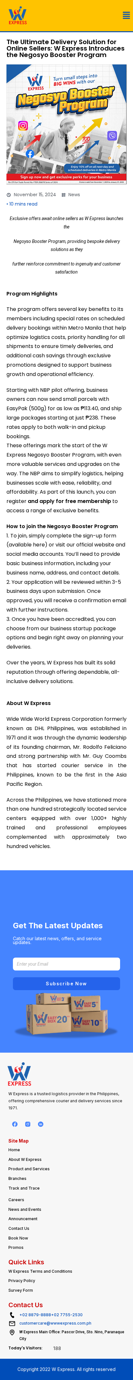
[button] (126, 16)
